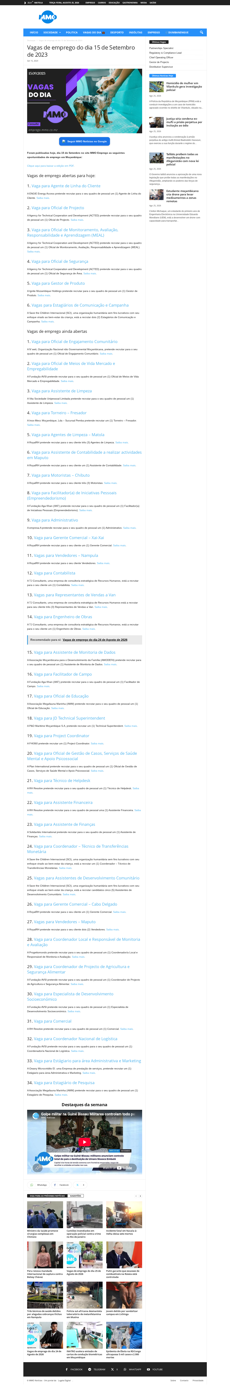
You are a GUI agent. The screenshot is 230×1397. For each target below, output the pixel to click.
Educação (114, 2)
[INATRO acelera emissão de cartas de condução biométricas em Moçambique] (85, 1335)
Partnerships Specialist (161, 48)
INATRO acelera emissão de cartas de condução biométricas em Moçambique (84, 1354)
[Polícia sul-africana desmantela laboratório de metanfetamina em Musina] (85, 1295)
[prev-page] (136, 1196)
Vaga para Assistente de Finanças (64, 824)
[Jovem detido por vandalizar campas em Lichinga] (124, 1295)
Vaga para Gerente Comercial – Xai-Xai (69, 537)
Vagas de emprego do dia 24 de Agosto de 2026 (44, 1353)
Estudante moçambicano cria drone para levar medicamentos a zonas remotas (182, 196)
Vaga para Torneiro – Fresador (59, 412)
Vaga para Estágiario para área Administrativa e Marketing (87, 1060)
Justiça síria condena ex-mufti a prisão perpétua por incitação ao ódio (184, 122)
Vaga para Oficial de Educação (61, 696)
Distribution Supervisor (161, 66)
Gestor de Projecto (159, 62)
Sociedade (50, 32)
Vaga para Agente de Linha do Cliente (66, 185)
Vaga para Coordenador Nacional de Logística (75, 1038)
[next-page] (140, 1196)
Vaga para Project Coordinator (61, 735)
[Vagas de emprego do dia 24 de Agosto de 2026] (45, 1335)
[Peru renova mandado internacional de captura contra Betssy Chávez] (45, 1254)
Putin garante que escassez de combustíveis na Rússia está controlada (122, 1274)
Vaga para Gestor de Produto (58, 283)
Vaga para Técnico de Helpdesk (62, 780)
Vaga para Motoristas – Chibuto (61, 475)
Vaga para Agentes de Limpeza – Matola (68, 434)
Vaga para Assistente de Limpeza (62, 390)
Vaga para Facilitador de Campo (63, 674)
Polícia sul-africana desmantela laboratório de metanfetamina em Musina (84, 1314)
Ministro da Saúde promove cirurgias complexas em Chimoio (42, 1233)
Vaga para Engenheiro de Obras (63, 616)
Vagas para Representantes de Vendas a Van (75, 594)
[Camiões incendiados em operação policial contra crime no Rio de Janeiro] (85, 1214)
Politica (72, 32)
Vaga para (58, 207)
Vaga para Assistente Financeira (63, 802)
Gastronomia (130, 2)
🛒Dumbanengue (176, 32)
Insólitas (135, 32)
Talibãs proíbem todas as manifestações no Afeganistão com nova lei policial (182, 159)
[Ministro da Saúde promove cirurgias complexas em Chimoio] (45, 1214)
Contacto (184, 1380)
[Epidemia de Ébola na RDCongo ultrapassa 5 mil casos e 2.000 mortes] (124, 1335)
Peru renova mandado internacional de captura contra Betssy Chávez (45, 1274)
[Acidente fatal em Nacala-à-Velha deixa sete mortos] (124, 1214)
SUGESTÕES (75, 1195)
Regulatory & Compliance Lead (165, 52)
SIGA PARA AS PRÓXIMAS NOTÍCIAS (47, 1195)
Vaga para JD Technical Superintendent (69, 718)
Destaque (31, 40)
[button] (201, 32)
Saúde (153, 2)
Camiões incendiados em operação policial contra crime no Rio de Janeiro (84, 1233)
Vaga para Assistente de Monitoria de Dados (75, 652)
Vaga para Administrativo (55, 520)
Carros (102, 2)
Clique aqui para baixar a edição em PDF (50, 165)
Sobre (173, 1380)
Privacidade (198, 1380)
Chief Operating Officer (161, 57)
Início (34, 32)
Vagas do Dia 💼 (94, 32)
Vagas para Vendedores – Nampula (66, 555)
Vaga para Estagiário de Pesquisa (64, 1082)
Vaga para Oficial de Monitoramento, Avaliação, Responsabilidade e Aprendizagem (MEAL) (72, 232)
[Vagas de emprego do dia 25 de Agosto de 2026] (85, 1254)
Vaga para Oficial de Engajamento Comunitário (75, 341)
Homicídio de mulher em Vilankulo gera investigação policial (184, 86)
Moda (144, 2)
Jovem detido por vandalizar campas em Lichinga (122, 1312)
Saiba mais (42, 197)
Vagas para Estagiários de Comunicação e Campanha (80, 305)
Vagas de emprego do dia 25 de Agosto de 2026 (84, 1272)
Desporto (117, 32)
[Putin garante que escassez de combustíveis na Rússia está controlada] (124, 1254)
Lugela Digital (64, 1380)
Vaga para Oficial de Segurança (60, 261)
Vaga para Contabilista (54, 573)
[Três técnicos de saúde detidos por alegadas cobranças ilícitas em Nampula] (45, 1295)
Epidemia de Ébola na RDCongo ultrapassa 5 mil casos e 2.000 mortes (123, 1354)
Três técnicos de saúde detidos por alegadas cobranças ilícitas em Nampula (44, 1314)
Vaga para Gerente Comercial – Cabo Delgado (75, 904)
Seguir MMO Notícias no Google (87, 141)
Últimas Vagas (159, 42)
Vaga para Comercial (53, 1021)
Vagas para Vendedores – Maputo (65, 921)
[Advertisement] (141, 17)
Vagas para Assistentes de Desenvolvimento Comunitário (86, 878)
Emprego (90, 2)
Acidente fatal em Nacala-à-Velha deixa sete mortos (121, 1232)
